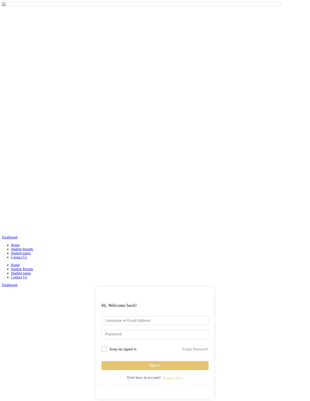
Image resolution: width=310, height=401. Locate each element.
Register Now (173, 378)
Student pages (21, 253)
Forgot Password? (195, 349)
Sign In (155, 365)
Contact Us (19, 257)
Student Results (22, 249)
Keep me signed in (123, 349)
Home (15, 245)
